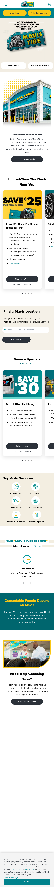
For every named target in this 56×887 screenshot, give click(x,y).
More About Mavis (27, 159)
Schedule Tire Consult (27, 701)
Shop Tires (14, 13)
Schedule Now (22, 446)
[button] (22, 293)
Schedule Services (39, 13)
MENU (5, 6)
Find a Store (16, 339)
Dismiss (27, 882)
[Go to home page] (27, 4)
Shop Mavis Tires (22, 279)
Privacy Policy (15, 869)
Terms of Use (29, 869)
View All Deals (27, 363)
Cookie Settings (11, 877)
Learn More (14, 263)
